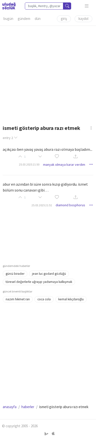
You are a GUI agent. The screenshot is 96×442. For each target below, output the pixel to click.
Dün (38, 18)
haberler (27, 406)
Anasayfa (9, 406)
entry (8, 138)
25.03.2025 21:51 (42, 205)
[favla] (57, 156)
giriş (64, 18)
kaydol (83, 18)
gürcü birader (15, 274)
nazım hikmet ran (18, 299)
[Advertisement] (48, 74)
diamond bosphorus (70, 205)
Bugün (8, 18)
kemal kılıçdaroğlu (71, 299)
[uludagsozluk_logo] (9, 6)
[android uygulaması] (47, 433)
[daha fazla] (87, 6)
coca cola (44, 299)
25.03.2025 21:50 (29, 164)
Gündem (24, 18)
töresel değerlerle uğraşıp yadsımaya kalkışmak (39, 282)
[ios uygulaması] (53, 433)
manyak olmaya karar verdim (64, 164)
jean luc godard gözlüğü (49, 274)
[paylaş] (75, 157)
